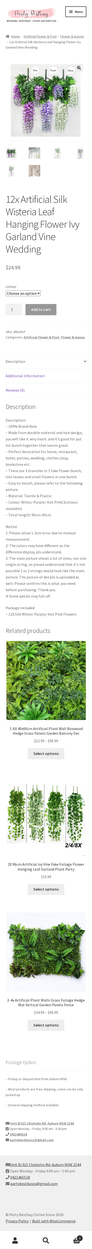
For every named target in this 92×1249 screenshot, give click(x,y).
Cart (70, 1236)
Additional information (25, 375)
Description (15, 361)
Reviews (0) (15, 390)
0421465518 (18, 1134)
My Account (15, 1240)
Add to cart (41, 309)
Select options (46, 753)
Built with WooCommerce (54, 1221)
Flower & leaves (72, 36)
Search (46, 1240)
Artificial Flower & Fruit (40, 36)
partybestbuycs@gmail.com (32, 1140)
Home (15, 36)
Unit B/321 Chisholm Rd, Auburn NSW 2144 (42, 1123)
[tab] (46, 362)
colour (11, 286)
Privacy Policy (17, 1221)
